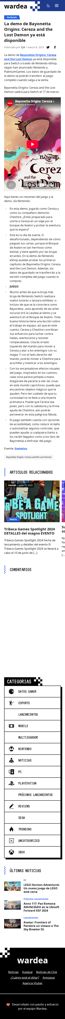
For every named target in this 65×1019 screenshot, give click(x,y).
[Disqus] (32, 621)
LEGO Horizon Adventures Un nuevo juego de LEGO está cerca (41, 888)
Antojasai (49, 978)
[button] (48, 5)
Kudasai (27, 972)
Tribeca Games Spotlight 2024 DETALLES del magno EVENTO (29, 531)
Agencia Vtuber (33, 983)
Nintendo (12, 17)
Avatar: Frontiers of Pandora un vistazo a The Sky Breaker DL (41, 925)
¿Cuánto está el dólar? (24, 978)
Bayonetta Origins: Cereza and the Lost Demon (28, 457)
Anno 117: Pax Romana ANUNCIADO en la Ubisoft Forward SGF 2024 (41, 907)
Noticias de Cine (46, 972)
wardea (15, 6)
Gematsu (21, 448)
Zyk (23, 47)
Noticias (13, 972)
